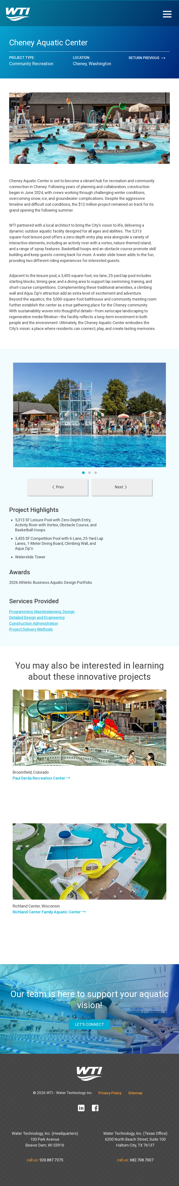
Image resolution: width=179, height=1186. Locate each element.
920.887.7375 (51, 1160)
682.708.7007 (141, 1160)
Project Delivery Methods (31, 629)
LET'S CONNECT (89, 1024)
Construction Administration (33, 623)
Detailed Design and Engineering (37, 617)
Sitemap (135, 1093)
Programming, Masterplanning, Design (42, 611)
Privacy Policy (109, 1093)
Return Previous (144, 58)
